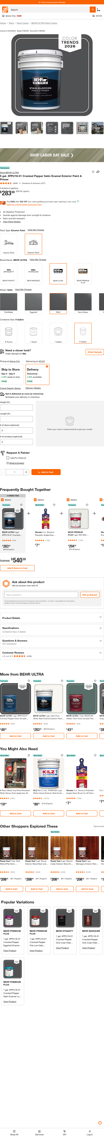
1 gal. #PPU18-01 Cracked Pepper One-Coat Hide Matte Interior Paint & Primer (90, 942)
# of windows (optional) (11, 436)
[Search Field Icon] (93, 10)
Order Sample (95, 352)
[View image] (6, 128)
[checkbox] (7, 457)
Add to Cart (47, 472)
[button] (52, 618)
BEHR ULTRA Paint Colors (44, 23)
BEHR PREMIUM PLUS (12, 932)
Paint (11, 23)
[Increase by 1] (26, 472)
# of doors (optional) (9, 425)
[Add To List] (93, 172)
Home (3, 23)
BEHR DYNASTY (64, 931)
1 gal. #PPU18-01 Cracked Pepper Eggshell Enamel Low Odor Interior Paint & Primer (11, 945)
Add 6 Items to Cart (17, 568)
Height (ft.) (5, 402)
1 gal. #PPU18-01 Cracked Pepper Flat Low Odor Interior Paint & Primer (38, 945)
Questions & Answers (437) (33, 183)
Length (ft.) (5, 413)
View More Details (12, 221)
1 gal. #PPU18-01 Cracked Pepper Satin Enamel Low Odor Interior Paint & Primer (12, 996)
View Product (9, 950)
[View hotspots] (82, 128)
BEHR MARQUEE (91, 931)
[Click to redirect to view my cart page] (98, 9)
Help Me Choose (36, 229)
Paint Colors (23, 23)
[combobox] (49, 9)
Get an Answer (89, 594)
